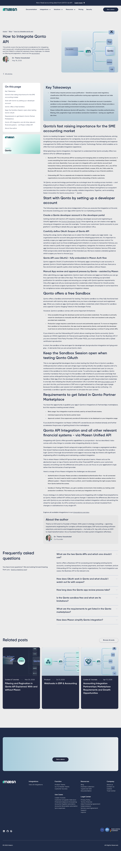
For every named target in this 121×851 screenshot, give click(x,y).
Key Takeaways (10, 91)
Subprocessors (86, 806)
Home (5, 31)
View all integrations (36, 784)
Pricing (81, 9)
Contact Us (110, 787)
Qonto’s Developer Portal (71, 221)
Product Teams (60, 784)
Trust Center (111, 791)
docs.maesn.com (107, 382)
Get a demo (110, 9)
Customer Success (61, 789)
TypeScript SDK (86, 789)
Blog (10, 31)
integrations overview (81, 512)
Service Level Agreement (89, 808)
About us (110, 784)
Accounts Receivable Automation (66, 806)
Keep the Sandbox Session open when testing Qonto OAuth (20, 111)
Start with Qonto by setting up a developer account (20, 102)
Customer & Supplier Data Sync (65, 800)
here (71, 253)
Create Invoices (60, 798)
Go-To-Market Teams (62, 787)
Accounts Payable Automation (65, 804)
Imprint (83, 812)
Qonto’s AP (10, 49)
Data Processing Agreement (90, 804)
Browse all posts (108, 640)
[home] (10, 9)
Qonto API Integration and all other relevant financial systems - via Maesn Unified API (20, 124)
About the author (11, 128)
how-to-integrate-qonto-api (23, 31)
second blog (36, 53)
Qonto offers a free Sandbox (15, 107)
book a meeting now (19, 570)
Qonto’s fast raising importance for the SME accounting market (20, 96)
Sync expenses (60, 808)
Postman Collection (87, 787)
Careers (109, 789)
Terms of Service (86, 802)
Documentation (31, 9)
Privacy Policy (85, 800)
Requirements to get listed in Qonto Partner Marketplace (20, 118)
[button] (45, 9)
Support (83, 810)
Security (89, 9)
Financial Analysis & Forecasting (66, 802)
